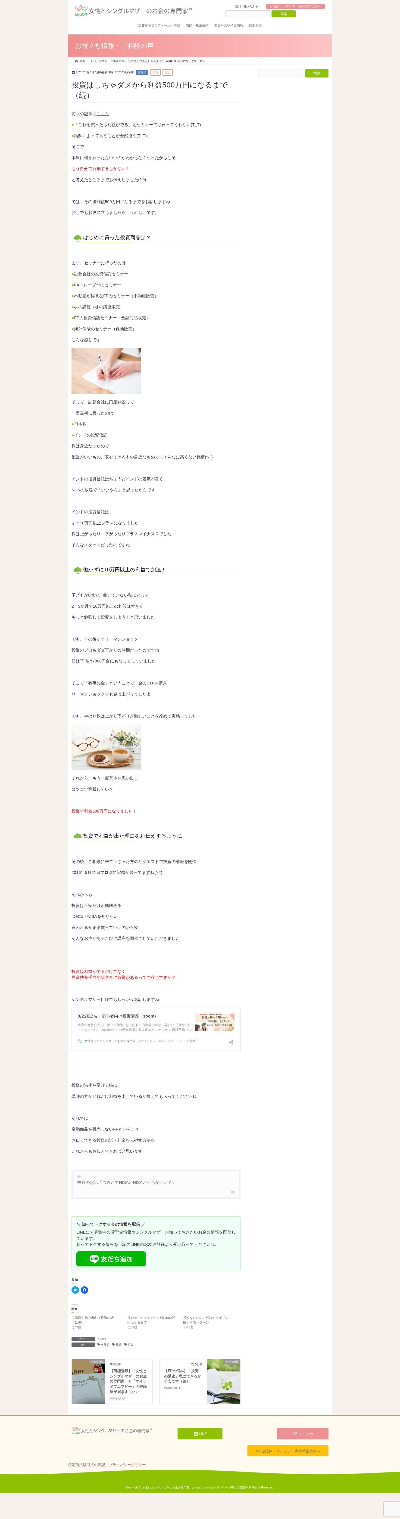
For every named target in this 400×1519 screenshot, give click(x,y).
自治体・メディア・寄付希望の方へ (295, 6)
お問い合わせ (249, 6)
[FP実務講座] (88, 1370)
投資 (119, 1344)
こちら (103, 113)
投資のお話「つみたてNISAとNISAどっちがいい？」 (126, 1182)
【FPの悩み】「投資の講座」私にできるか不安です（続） (182, 1376)
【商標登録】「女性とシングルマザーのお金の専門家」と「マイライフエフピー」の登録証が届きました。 (128, 1381)
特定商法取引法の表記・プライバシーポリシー (107, 1465)
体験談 (105, 1344)
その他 (101, 1339)
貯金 (131, 1344)
